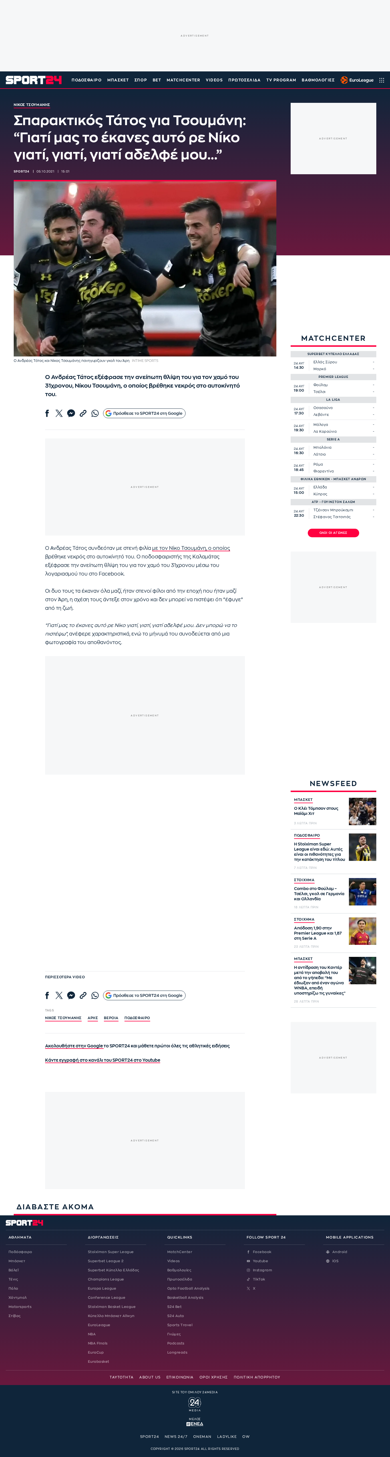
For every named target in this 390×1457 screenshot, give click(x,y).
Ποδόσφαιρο (87, 80)
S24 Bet (174, 1306)
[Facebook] (47, 413)
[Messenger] (71, 413)
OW (246, 1436)
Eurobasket (98, 1361)
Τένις (13, 1279)
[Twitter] (59, 413)
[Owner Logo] (194, 1403)
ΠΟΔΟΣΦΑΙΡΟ (307, 835)
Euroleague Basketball (355, 80)
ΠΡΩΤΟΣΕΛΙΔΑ (244, 80)
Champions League (106, 1279)
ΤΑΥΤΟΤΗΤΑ (122, 1377)
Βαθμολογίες (179, 1270)
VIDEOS (214, 80)
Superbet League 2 (105, 1261)
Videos (173, 1261)
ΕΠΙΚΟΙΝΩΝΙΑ (180, 1377)
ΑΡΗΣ (93, 1018)
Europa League (102, 1288)
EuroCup (96, 1352)
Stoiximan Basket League (112, 1306)
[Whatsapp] (95, 413)
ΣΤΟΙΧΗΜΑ (304, 880)
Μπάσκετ (118, 80)
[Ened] (194, 1423)
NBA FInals (98, 1343)
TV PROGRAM (281, 80)
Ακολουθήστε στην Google (74, 1046)
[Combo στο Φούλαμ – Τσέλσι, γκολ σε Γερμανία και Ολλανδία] (362, 891)
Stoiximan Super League (111, 1252)
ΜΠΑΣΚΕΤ (303, 799)
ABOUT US (150, 1377)
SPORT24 (149, 1436)
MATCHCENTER (183, 80)
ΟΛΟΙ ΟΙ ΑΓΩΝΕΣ (333, 533)
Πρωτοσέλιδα (179, 1279)
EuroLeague (99, 1325)
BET (157, 80)
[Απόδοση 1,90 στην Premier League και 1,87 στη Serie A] (362, 931)
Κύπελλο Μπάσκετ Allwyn (111, 1316)
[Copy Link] (83, 413)
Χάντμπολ (18, 1297)
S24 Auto (175, 1316)
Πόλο (13, 1288)
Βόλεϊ (14, 1270)
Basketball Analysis (185, 1297)
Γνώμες (174, 1334)
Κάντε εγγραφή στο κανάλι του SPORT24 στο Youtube (102, 1060)
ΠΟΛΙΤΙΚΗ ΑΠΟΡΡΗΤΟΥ (257, 1377)
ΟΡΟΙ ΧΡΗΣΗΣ (214, 1377)
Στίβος (15, 1316)
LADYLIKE (227, 1436)
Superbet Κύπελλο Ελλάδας (113, 1270)
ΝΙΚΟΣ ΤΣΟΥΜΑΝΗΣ (63, 1018)
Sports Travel (179, 1325)
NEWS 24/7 (176, 1436)
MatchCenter (179, 1252)
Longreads (177, 1352)
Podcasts (175, 1343)
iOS (335, 1261)
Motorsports (20, 1306)
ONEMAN (202, 1436)
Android (339, 1252)
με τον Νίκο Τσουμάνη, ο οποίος (191, 548)
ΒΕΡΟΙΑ (111, 1018)
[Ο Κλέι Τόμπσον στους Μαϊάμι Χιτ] (362, 811)
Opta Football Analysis (188, 1288)
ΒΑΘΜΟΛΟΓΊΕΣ (318, 80)
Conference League (106, 1297)
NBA (92, 1334)
